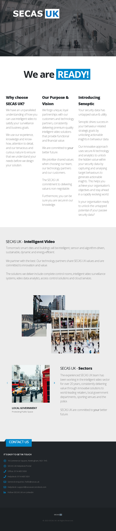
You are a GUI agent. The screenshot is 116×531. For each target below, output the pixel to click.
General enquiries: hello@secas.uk (23, 482)
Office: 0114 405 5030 (17, 471)
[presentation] (7, 383)
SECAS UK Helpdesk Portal (19, 466)
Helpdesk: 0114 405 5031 (19, 476)
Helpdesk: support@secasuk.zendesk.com (27, 487)
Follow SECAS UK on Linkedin (21, 492)
